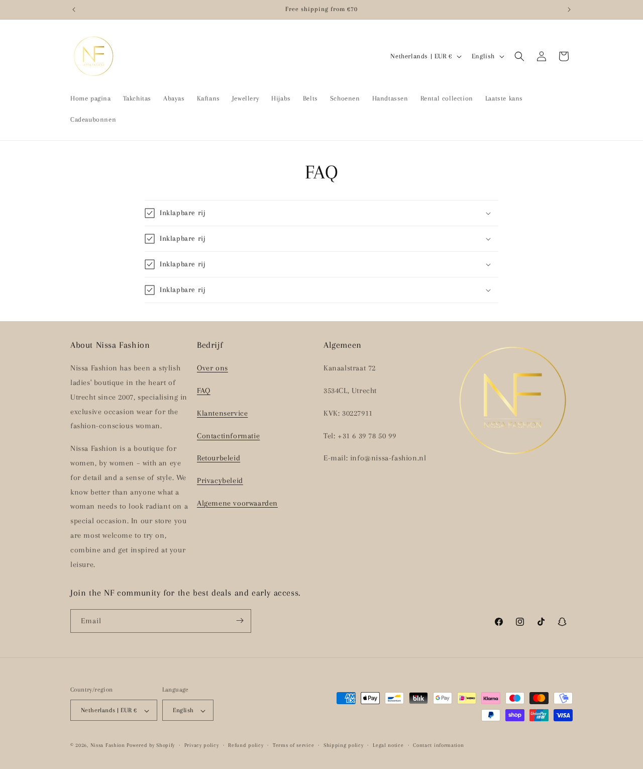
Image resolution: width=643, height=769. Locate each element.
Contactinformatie (228, 435)
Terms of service (293, 745)
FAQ (203, 390)
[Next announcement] (569, 9)
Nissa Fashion (107, 745)
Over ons (212, 368)
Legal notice (388, 745)
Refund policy (245, 745)
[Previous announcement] (74, 9)
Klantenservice (222, 413)
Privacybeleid (220, 481)
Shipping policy (344, 745)
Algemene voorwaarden (237, 503)
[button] (519, 56)
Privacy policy (201, 745)
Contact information (438, 745)
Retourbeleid (218, 458)
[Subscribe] (240, 620)
